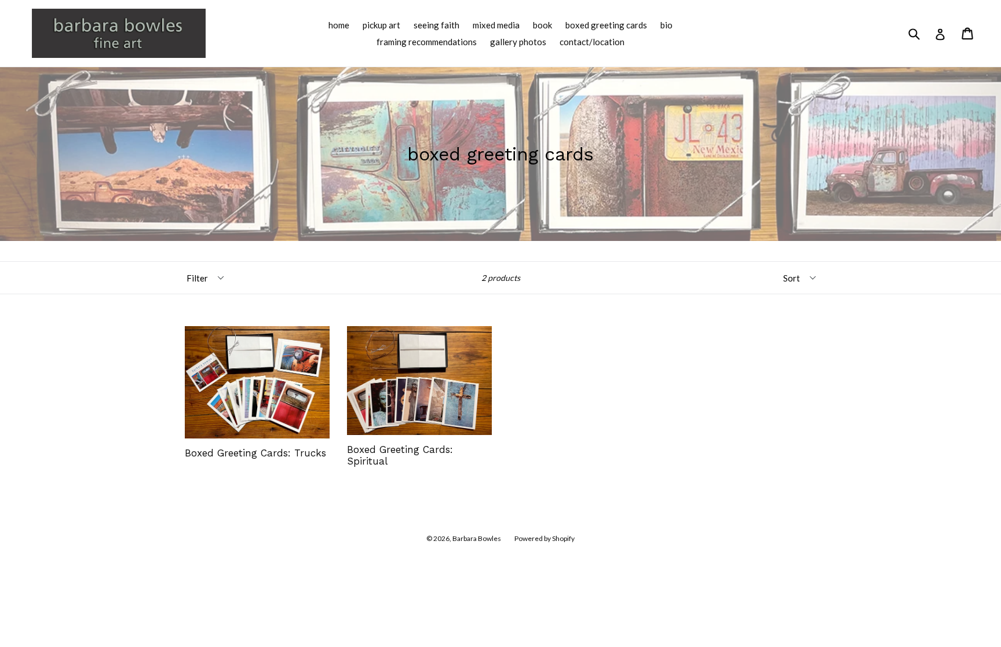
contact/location (592, 41)
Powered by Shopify (544, 538)
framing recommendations (427, 41)
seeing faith (436, 25)
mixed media (496, 25)
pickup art (381, 25)
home (338, 25)
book (542, 25)
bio (666, 25)
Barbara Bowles (476, 538)
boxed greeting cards (606, 25)
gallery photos (518, 41)
